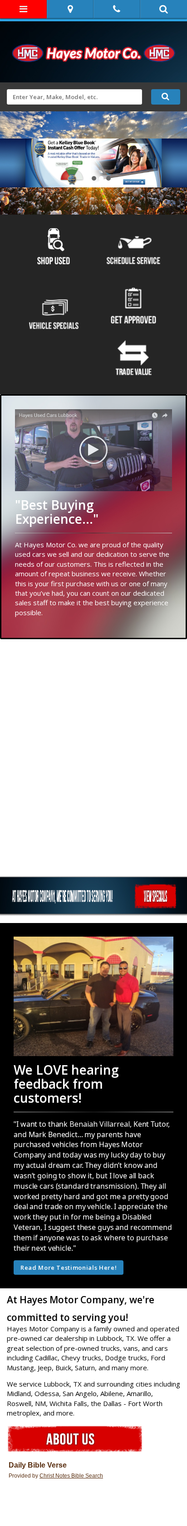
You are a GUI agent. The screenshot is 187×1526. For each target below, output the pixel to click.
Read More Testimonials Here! (68, 1267)
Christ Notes (55, 1476)
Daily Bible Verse (38, 1465)
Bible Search (87, 1476)
